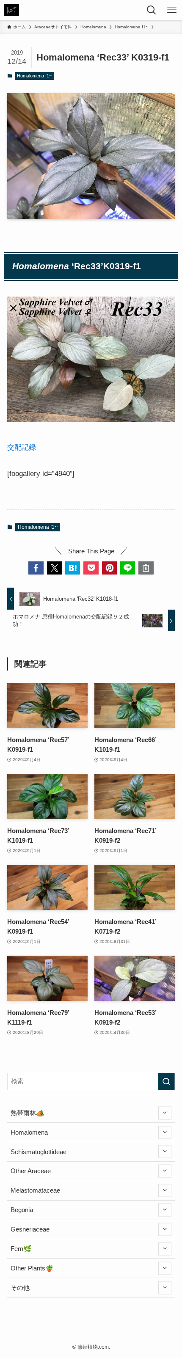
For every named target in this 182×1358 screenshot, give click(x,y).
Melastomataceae (35, 1190)
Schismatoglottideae (38, 1151)
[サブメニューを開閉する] (164, 1112)
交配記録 (21, 447)
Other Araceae (31, 1170)
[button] (35, 568)
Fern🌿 (21, 1248)
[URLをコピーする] (145, 568)
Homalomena (29, 1132)
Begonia (22, 1209)
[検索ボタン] (151, 10)
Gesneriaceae (30, 1229)
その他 (20, 1287)
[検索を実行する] (166, 1081)
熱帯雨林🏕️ (27, 1112)
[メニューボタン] (172, 10)
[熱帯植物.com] (11, 10)
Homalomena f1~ (34, 75)
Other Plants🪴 (32, 1268)
